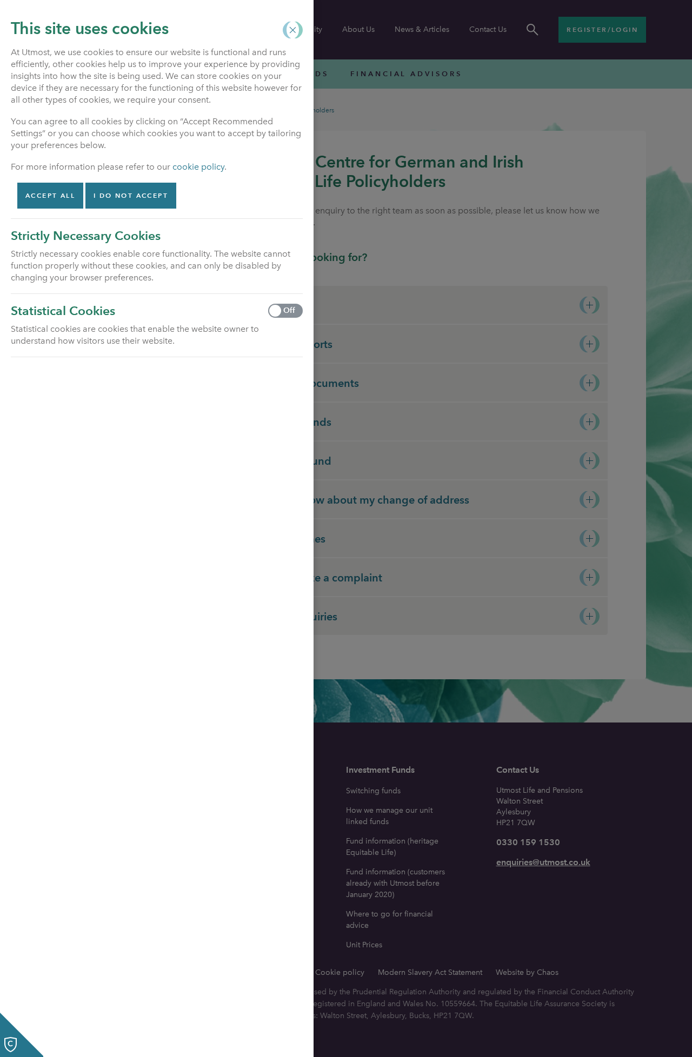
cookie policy (198, 167)
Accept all (50, 195)
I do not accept (131, 195)
